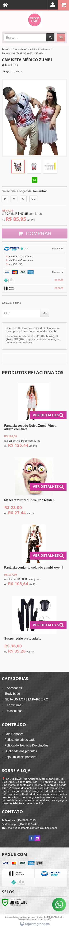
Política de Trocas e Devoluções (26, 745)
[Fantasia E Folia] (34, 20)
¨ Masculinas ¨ (20, 49)
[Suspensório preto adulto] (34, 625)
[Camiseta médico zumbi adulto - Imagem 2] (34, 166)
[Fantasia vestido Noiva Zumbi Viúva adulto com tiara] (34, 416)
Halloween (45, 49)
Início (7, 49)
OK (45, 313)
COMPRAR (38, 233)
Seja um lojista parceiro (20, 757)
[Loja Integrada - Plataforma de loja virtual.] (34, 924)
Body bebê (12, 693)
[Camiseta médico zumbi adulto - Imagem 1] (18, 166)
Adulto (33, 49)
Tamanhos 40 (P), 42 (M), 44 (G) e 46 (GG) (23, 53)
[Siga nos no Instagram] (37, 838)
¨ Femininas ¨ (14, 705)
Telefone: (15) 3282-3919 (20, 820)
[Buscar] (50, 37)
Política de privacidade (19, 739)
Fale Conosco (14, 734)
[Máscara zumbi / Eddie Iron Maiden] (34, 487)
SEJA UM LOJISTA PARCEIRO (26, 699)
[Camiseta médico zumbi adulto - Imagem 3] (50, 166)
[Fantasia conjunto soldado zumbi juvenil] (34, 556)
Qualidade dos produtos (20, 751)
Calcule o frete (11, 302)
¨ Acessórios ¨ (14, 688)
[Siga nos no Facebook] (31, 838)
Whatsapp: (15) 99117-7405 (21, 824)
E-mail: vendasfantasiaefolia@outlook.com (31, 827)
